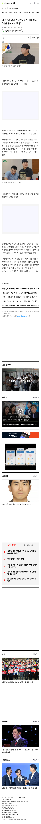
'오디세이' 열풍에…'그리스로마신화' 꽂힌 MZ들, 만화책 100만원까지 (20, 305)
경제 (15, 12)
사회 (37, 12)
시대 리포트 (6, 365)
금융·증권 (26, 12)
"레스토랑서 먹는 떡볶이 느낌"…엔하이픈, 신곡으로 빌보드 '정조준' (20, 292)
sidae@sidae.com (23, 316)
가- (29, 37)
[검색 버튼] (34, 3)
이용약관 (4, 797)
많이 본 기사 (12, 545)
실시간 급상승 (29, 545)
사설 (3, 654)
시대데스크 (6, 759)
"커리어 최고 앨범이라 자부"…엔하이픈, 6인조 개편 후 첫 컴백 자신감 (20, 297)
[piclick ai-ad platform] (9, 44)
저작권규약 (11, 797)
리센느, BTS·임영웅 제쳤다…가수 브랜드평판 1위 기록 (20, 288)
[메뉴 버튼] (37, 3)
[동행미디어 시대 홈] (8, 3)
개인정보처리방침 (20, 797)
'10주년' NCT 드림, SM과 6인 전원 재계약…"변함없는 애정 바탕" (20, 301)
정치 (10, 12)
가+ (37, 37)
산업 (20, 12)
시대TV (4, 397)
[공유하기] (31, 3)
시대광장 (5, 721)
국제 (33, 12)
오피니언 (4, 12)
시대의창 (5, 476)
